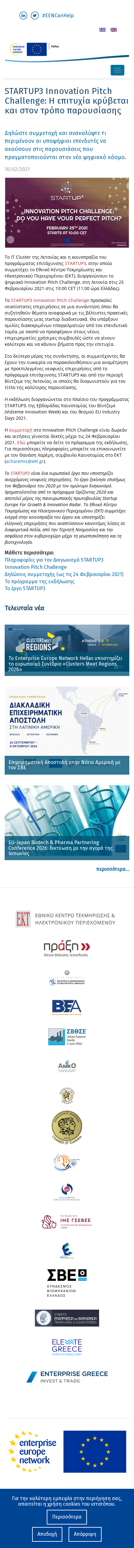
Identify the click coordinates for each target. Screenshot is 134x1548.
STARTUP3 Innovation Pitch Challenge (50, 300)
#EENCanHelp (58, 15)
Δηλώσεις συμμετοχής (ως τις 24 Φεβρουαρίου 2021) (64, 574)
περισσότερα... (112, 869)
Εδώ (21, 442)
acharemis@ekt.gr (25, 461)
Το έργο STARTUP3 (25, 588)
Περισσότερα (67, 1517)
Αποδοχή (47, 1534)
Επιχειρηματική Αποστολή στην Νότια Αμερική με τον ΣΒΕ (64, 765)
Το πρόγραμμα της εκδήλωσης (39, 581)
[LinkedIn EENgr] (23, 15)
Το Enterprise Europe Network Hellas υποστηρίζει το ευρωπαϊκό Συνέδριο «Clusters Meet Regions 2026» (65, 663)
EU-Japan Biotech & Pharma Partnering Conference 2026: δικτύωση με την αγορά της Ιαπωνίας (60, 847)
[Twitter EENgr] (35, 15)
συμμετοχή (21, 430)
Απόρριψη (85, 1534)
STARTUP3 (75, 263)
